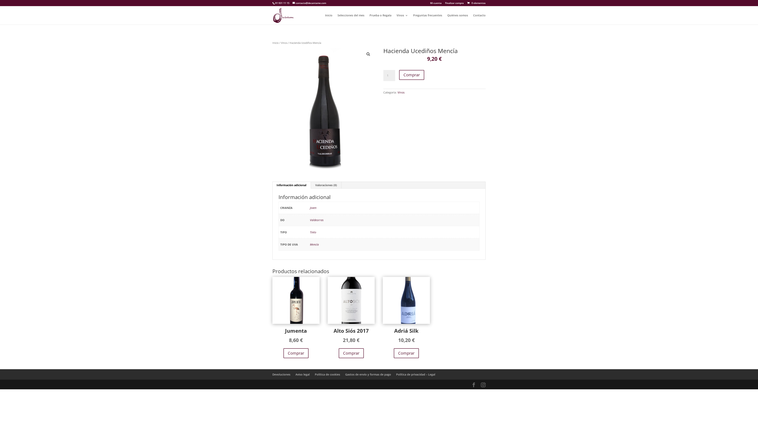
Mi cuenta (436, 3)
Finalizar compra (454, 3)
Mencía (314, 244)
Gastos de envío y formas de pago (368, 374)
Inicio (328, 15)
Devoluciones (281, 374)
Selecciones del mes (351, 15)
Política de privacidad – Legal (415, 374)
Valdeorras (317, 220)
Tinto (313, 232)
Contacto (479, 15)
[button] (368, 54)
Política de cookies (327, 374)
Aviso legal (303, 374)
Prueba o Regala (380, 15)
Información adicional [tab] (291, 185)
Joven (313, 208)
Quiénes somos (457, 15)
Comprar (411, 75)
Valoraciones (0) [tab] (326, 185)
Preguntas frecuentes (427, 15)
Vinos (400, 15)
